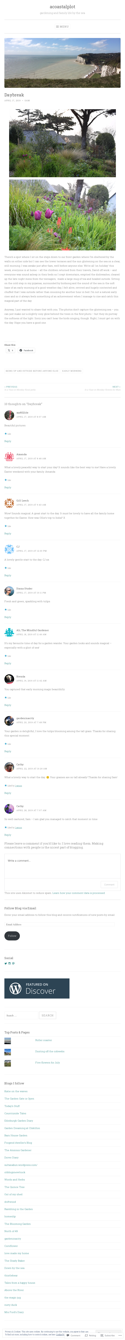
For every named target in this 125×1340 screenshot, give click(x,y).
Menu (64, 26)
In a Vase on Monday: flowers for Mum (103, 388)
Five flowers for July (47, 1062)
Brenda (20, 676)
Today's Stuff (12, 1106)
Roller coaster (43, 1040)
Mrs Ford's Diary (14, 1312)
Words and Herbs (14, 1179)
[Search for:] (21, 1015)
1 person (18, 785)
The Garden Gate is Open (19, 1098)
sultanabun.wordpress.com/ (20, 1165)
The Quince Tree (14, 1187)
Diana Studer (24, 588)
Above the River (14, 1290)
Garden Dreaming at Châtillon (22, 1128)
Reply (7, 441)
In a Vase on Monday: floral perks (19, 388)
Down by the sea (14, 1268)
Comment (109, 884)
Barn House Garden (15, 1135)
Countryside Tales (15, 1113)
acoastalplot (62, 6)
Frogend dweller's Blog (18, 1142)
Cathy (20, 764)
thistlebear (11, 1275)
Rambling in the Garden (18, 1209)
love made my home (16, 1253)
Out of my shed (13, 1194)
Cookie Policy (62, 1334)
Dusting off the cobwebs (49, 1051)
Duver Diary (11, 1157)
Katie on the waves (16, 1091)
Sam (27, 100)
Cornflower (11, 1245)
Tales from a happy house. (20, 1282)
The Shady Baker (14, 1260)
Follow (12, 935)
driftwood (10, 1201)
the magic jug (12, 1297)
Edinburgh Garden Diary (18, 1120)
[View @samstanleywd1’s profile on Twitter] (5, 963)
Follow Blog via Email (20, 908)
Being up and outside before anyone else (32, 371)
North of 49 (11, 1231)
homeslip (10, 1216)
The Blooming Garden (17, 1223)
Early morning (72, 371)
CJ (18, 546)
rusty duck (10, 1304)
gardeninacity (25, 718)
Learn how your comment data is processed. (78, 893)
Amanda (21, 454)
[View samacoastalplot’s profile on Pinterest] (13, 963)
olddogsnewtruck (14, 1172)
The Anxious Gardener (17, 1150)
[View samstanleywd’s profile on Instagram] (9, 963)
